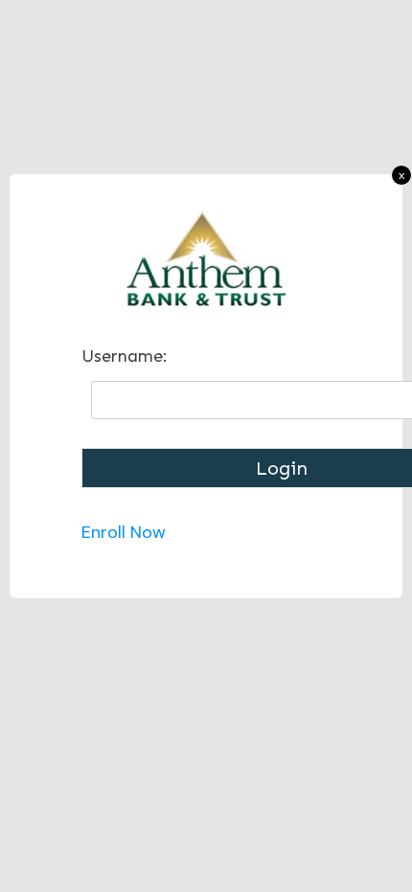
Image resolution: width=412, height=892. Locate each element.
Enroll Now (123, 532)
